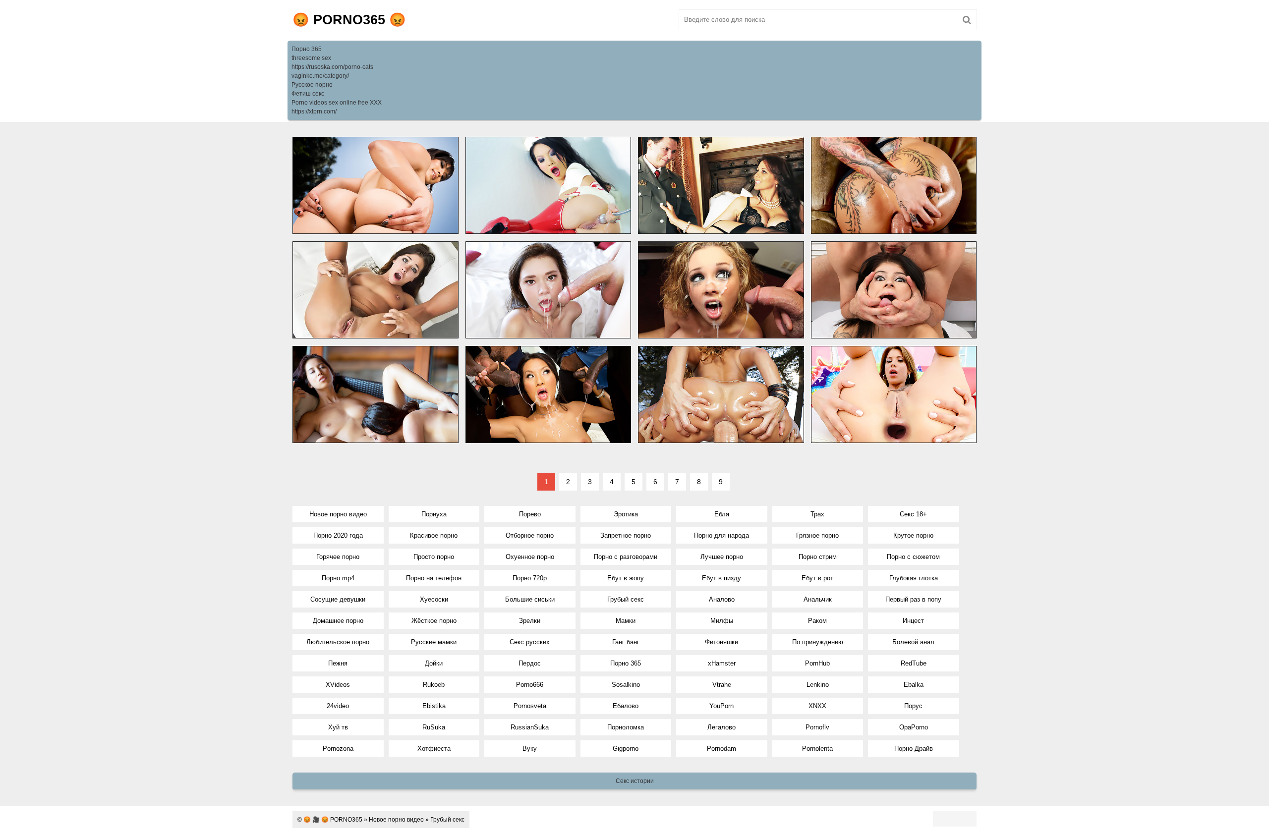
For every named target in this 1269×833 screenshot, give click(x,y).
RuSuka (433, 727)
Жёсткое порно (434, 620)
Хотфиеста (434, 748)
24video (338, 706)
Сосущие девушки (337, 599)
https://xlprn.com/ (314, 111)
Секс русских (530, 642)
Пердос (530, 663)
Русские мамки (434, 642)
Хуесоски (434, 599)
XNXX (817, 706)
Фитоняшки (721, 642)
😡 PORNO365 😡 (349, 19)
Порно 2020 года (338, 535)
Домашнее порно (338, 620)
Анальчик (818, 599)
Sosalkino (626, 684)
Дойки (434, 663)
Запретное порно (625, 535)
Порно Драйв (913, 748)
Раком (817, 620)
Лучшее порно (721, 556)
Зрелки (529, 620)
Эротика (626, 514)
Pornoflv (817, 727)
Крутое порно (913, 535)
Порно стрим (818, 556)
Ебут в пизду (721, 578)
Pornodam (721, 748)
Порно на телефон (433, 578)
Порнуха (434, 514)
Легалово (721, 727)
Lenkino (818, 684)
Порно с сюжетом (913, 556)
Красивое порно (434, 535)
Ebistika (434, 706)
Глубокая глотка (913, 578)
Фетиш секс (307, 93)
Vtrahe (721, 684)
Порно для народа (721, 535)
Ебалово (625, 706)
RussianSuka (530, 727)
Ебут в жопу (625, 578)
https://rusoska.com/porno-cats (332, 66)
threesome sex (311, 58)
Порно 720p (530, 578)
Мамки (625, 620)
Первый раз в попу (913, 599)
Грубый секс (625, 599)
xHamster (722, 663)
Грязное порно (817, 535)
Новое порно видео (338, 514)
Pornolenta (817, 748)
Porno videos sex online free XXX (336, 102)
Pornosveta (530, 706)
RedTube (913, 663)
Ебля (721, 514)
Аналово (722, 599)
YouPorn (721, 706)
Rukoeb (434, 684)
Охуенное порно (530, 556)
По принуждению (817, 642)
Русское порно (312, 84)
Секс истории (635, 780)
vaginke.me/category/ (320, 75)
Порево (530, 514)
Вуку (529, 748)
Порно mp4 (338, 578)
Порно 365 (306, 49)
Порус (913, 706)
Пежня (337, 663)
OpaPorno (913, 727)
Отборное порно (530, 535)
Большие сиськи (530, 599)
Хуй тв (338, 727)
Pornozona (338, 748)
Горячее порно (337, 556)
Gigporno (625, 748)
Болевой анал (913, 642)
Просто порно (433, 556)
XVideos (338, 684)
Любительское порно (337, 642)
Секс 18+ (913, 514)
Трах (817, 514)
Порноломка (625, 727)
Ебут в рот (817, 578)
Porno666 (529, 684)
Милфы (721, 620)
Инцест (913, 620)
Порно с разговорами (625, 556)
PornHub (817, 663)
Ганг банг (625, 642)
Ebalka (913, 684)
